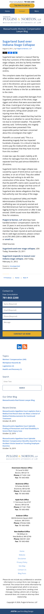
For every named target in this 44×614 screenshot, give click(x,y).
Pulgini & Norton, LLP (12, 220)
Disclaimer (22, 558)
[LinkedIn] (19, 346)
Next (25, 277)
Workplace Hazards (12, 363)
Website (22, 555)
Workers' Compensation (14, 359)
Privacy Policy (22, 562)
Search (22, 388)
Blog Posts (22, 573)
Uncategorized (15, 266)
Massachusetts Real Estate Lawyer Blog (19, 400)
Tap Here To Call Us (22, 5)
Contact (22, 11)
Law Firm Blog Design (22, 611)
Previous (7, 277)
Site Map (22, 566)
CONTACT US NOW (22, 334)
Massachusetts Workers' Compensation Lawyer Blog (22, 20)
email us (9, 239)
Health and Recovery (12, 369)
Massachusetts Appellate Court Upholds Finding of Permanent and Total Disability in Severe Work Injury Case (21, 428)
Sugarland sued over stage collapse (19, 248)
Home (7, 11)
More (37, 11)
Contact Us (22, 570)
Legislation (8, 366)
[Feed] (24, 346)
